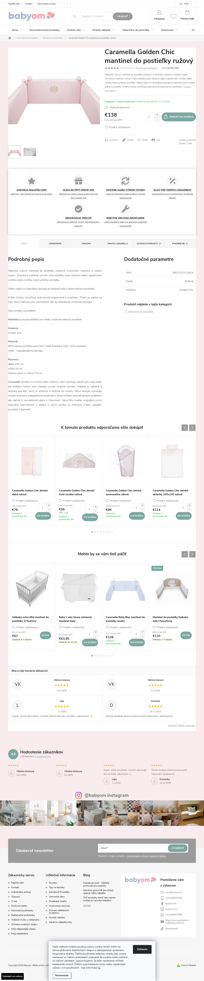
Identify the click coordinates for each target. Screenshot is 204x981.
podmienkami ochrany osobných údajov (146, 856)
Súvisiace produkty (147, 243)
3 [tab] (97, 532)
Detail (45, 635)
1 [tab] (92, 532)
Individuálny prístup (47, 3)
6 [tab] (106, 532)
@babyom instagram (107, 795)
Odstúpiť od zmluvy (12, 976)
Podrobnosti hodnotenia (146, 68)
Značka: (187, 139)
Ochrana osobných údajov (24, 924)
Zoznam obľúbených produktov (59, 911)
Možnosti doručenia (120, 107)
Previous (185, 427)
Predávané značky (58, 901)
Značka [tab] (118, 243)
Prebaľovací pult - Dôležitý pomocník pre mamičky (96, 884)
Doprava (15, 896)
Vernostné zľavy (57, 896)
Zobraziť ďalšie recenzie (181, 725)
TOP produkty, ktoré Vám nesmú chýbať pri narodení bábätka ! (99, 899)
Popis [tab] (24, 243)
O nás (14, 901)
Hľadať (122, 16)
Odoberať (177, 848)
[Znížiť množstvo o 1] (157, 119)
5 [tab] (103, 532)
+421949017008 (173, 897)
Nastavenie (62, 975)
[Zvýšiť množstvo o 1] (157, 115)
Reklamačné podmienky (23, 915)
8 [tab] (112, 532)
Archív (87, 905)
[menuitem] (17, 30)
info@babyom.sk (173, 892)
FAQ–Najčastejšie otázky (23, 929)
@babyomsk (171, 928)
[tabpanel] (31, 481)
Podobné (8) (178, 243)
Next (192, 427)
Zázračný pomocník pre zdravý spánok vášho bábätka (98, 892)
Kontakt (28, 3)
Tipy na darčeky (56, 887)
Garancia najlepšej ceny (60, 922)
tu (99, 968)
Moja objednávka (19, 933)
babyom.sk (170, 903)
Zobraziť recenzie (43, 756)
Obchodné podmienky (22, 910)
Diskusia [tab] (86, 243)
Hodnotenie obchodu (59, 906)
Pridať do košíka (181, 117)
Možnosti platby (19, 905)
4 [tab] (100, 532)
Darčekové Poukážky (59, 892)
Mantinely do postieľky (140, 311)
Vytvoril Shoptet (188, 965)
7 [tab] (109, 532)
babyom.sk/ (171, 909)
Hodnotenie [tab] (55, 243)
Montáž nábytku (57, 917)
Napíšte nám (14, 3)
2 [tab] (95, 532)
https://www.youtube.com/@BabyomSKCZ (177, 921)
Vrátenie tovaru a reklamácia (25, 919)
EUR (186, 3)
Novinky (53, 883)
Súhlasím (142, 949)
